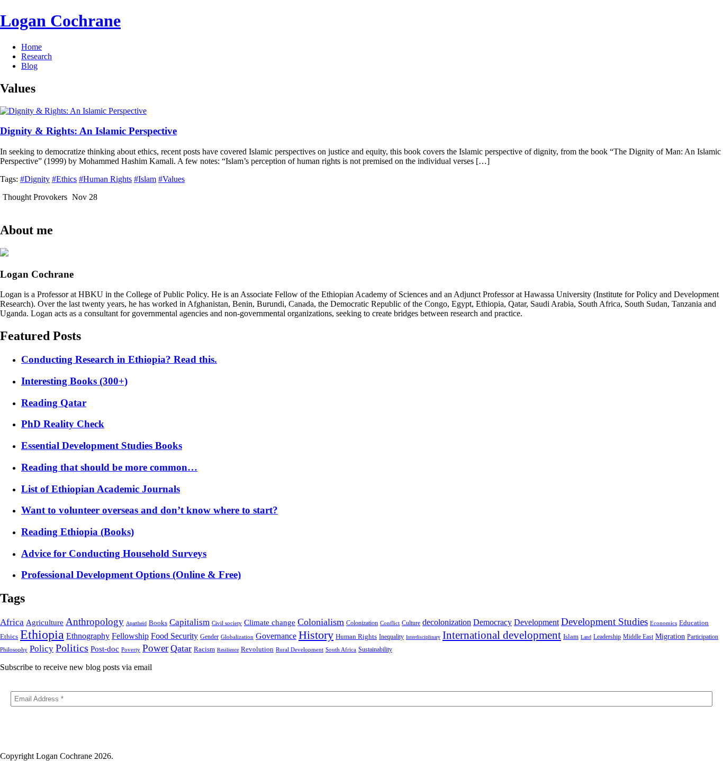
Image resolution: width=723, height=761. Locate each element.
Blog (29, 65)
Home (31, 46)
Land (586, 637)
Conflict (390, 623)
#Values (171, 179)
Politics (72, 648)
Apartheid (136, 623)
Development (536, 622)
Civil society (227, 623)
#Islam (145, 179)
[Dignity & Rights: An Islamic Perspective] (73, 110)
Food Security (174, 636)
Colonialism (320, 622)
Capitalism (189, 622)
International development (501, 635)
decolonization (446, 622)
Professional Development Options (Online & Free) (131, 574)
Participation (702, 636)
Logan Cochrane (60, 20)
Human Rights (356, 636)
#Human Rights (105, 179)
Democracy (492, 622)
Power (155, 648)
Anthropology (95, 621)
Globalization (237, 637)
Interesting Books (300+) (74, 381)
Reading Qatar (53, 402)
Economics (663, 623)
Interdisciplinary (423, 637)
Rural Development (299, 649)
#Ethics (64, 179)
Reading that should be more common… (109, 467)
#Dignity (35, 179)
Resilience (228, 650)
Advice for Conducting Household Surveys (113, 553)
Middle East (638, 636)
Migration (670, 636)
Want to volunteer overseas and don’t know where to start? (149, 510)
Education (694, 623)
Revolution (257, 649)
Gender (209, 636)
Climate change (269, 622)
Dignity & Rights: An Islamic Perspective (88, 130)
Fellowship (130, 635)
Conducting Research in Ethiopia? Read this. (119, 359)
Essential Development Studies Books (101, 445)
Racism (204, 649)
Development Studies (604, 621)
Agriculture (45, 622)
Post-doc (105, 648)
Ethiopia (42, 634)
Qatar (181, 648)
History (316, 634)
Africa (12, 622)
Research (36, 56)
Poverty (130, 649)
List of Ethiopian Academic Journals (100, 488)
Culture (411, 623)
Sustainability (375, 649)
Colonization (362, 623)
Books (158, 623)
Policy (41, 649)
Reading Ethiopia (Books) (77, 531)
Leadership (607, 636)
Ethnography (88, 635)
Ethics (9, 636)
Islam (571, 636)
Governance (276, 635)
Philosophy (14, 649)
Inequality (391, 636)
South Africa (341, 649)
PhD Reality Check (62, 423)
